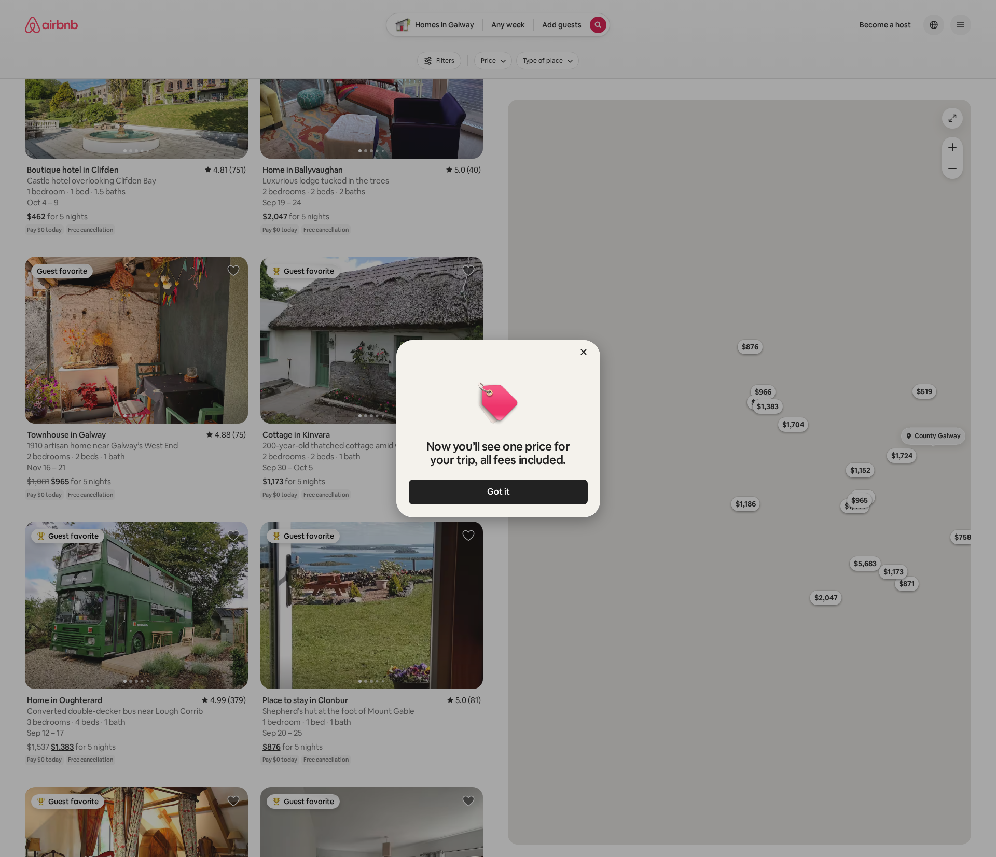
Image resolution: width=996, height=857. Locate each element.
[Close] (583, 352)
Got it (498, 491)
